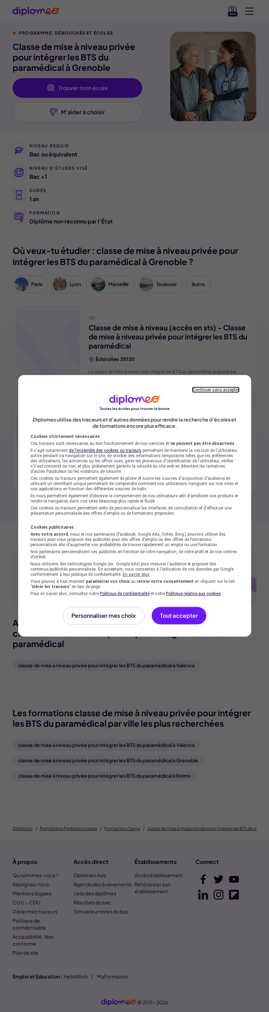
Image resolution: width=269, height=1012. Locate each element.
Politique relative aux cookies (193, 593)
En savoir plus (136, 574)
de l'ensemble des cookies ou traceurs (105, 450)
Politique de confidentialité (125, 593)
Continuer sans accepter (216, 389)
